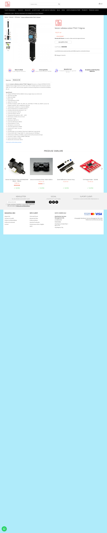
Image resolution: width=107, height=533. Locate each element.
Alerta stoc (64, 42)
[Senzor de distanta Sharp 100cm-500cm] (41, 166)
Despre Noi (7, 216)
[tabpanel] (32, 43)
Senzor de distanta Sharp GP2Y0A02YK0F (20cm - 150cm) (16, 180)
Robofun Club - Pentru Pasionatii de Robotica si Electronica (24, 13)
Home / (7, 17)
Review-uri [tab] (16, 80)
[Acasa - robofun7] (13, 4)
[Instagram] (56, 202)
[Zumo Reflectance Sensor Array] (65, 166)
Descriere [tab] (8, 80)
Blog (58, 10)
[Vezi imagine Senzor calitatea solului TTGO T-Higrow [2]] (8, 37)
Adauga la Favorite (61, 55)
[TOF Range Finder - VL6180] (90, 166)
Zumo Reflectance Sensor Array (66, 179)
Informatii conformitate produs (13, 142)
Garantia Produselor (35, 222)
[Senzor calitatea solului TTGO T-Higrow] (32, 43)
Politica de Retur (34, 220)
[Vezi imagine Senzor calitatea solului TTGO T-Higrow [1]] (8, 31)
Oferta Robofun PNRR (73, 10)
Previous (8, 20)
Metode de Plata (34, 218)
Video (63, 10)
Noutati (20, 10)
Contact (7, 224)
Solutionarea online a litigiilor (37, 224)
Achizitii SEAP (36, 10)
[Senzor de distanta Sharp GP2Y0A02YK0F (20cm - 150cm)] (16, 166)
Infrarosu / (18, 17)
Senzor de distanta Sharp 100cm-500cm (41, 179)
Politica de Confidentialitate (23, 206)
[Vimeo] (53, 202)
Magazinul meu (10, 213)
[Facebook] (50, 202)
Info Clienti (34, 213)
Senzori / (11, 17)
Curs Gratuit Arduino (48, 10)
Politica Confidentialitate (11, 220)
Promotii (84, 10)
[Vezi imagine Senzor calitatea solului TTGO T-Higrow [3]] (8, 45)
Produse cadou (94, 10)
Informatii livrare (34, 216)
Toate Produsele (10, 10)
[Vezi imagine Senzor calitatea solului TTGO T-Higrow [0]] (8, 24)
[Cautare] (59, 4)
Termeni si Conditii (9, 218)
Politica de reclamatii (10, 222)
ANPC (31, 226)
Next (8, 50)
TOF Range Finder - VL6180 (90, 179)
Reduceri (27, 10)
